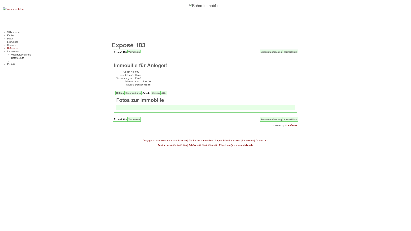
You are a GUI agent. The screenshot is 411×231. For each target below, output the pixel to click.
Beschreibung (133, 92)
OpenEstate (291, 125)
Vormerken (134, 119)
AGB (163, 92)
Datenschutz (262, 140)
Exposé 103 (120, 119)
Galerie (146, 93)
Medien (156, 92)
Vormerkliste (290, 119)
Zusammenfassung (271, 119)
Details (120, 92)
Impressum (248, 140)
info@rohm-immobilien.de (240, 145)
